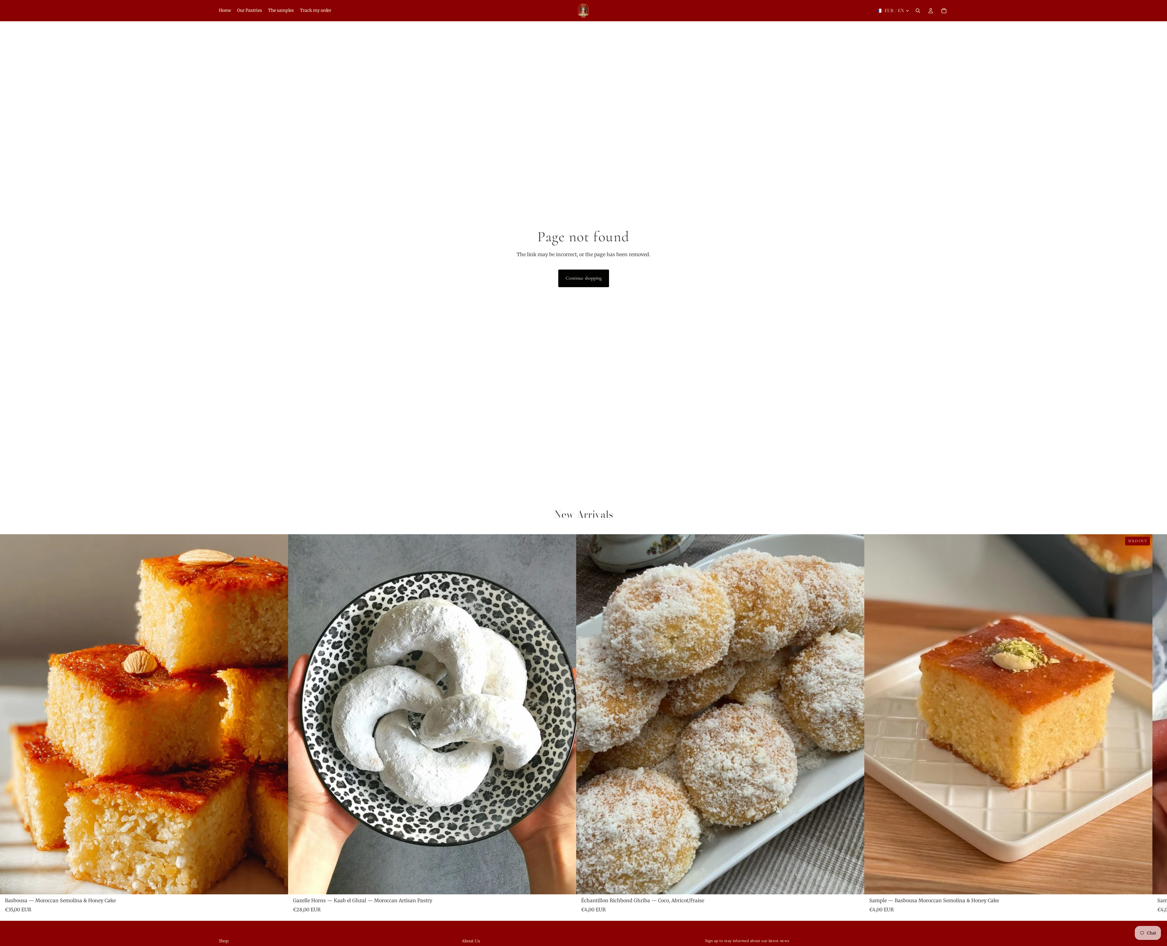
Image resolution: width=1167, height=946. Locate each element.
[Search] (917, 10)
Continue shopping (584, 278)
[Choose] (278, 884)
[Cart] (944, 10)
